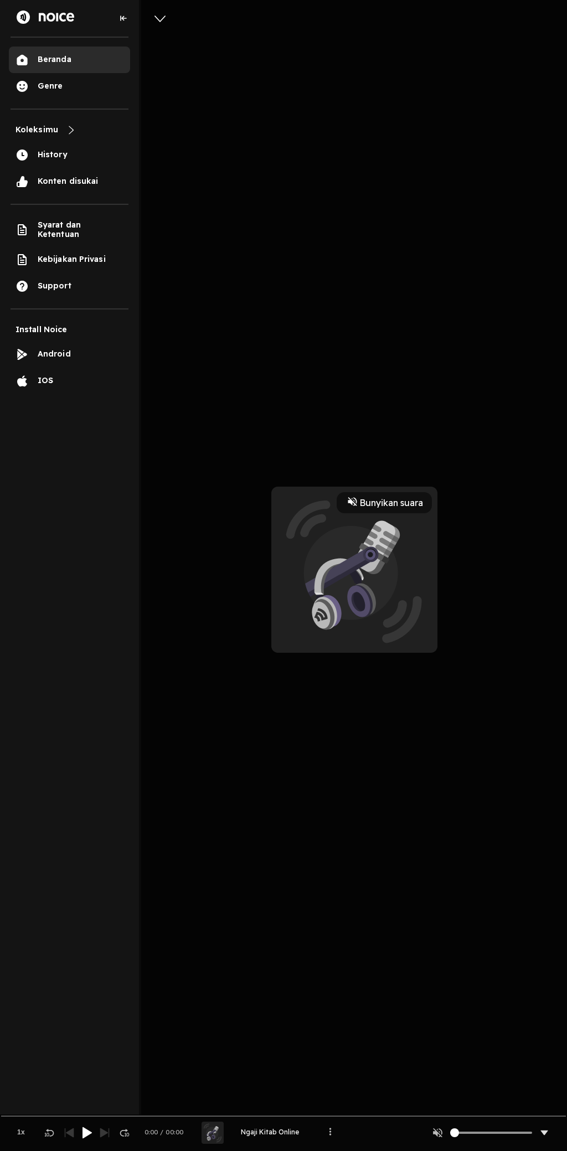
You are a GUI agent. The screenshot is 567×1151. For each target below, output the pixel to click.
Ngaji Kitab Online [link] (270, 1132)
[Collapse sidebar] (123, 18)
